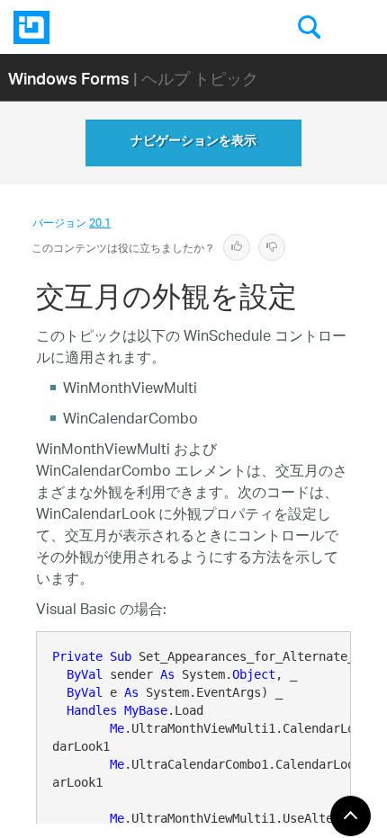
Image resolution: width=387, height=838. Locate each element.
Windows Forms (69, 78)
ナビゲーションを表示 (193, 143)
